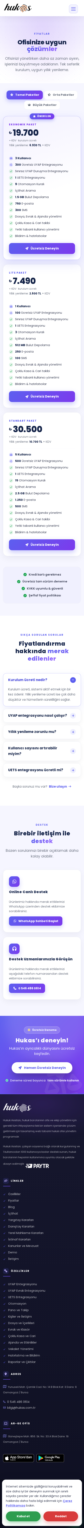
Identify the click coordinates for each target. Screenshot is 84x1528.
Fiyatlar (13, 1201)
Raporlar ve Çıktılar (21, 1362)
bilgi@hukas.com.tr (21, 1408)
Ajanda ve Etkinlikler (22, 1342)
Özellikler (14, 1194)
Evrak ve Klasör (18, 1330)
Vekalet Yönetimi (20, 1349)
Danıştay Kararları (21, 1226)
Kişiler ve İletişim (19, 1317)
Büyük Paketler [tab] (45, 105)
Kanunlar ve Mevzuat (23, 1246)
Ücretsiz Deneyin (45, 396)
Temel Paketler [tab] (27, 95)
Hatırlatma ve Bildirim (23, 1355)
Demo (12, 1252)
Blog (11, 1207)
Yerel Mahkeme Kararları (25, 1233)
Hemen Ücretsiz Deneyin (45, 1067)
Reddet (61, 1516)
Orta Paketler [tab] (63, 95)
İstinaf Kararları (19, 1239)
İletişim (13, 1259)
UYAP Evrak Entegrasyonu (26, 1291)
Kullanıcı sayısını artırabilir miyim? (32, 751)
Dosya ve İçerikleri (20, 1323)
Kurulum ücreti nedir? (27, 680)
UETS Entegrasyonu (21, 1297)
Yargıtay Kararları (21, 1220)
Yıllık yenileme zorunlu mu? (32, 731)
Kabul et (23, 1516)
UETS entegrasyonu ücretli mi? (35, 770)
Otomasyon (16, 1304)
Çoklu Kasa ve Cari (21, 1336)
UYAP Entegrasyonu (22, 1284)
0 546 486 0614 (29, 988)
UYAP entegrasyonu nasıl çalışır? (37, 715)
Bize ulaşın (58, 786)
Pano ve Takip (18, 1310)
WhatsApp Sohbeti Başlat (38, 921)
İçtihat (13, 1213)
